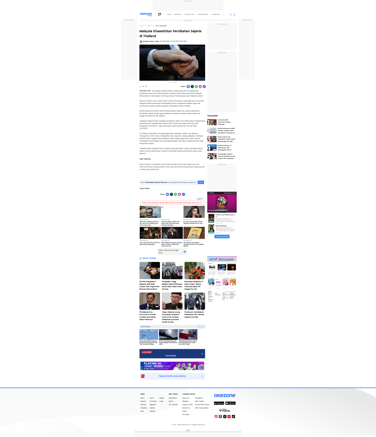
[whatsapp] (196, 86)
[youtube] (229, 416)
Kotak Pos (186, 408)
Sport (152, 398)
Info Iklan (185, 414)
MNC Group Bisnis (201, 408)
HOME (141, 26)
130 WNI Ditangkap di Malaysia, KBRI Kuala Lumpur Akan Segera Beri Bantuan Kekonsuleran (149, 285)
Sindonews (173, 398)
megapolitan (189, 14)
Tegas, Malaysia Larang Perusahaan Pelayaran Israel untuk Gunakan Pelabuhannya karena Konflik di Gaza (171, 317)
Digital (161, 398)
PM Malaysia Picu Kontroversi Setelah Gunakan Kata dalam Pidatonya (147, 315)
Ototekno (153, 401)
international (203, 14)
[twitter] (224, 416)
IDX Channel (173, 404)
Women (143, 404)
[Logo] (159, 14)
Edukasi (152, 411)
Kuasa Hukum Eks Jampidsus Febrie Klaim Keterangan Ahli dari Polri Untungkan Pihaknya (226, 139)
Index (161, 401)
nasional (177, 14)
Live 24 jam (170, 356)
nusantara (216, 14)
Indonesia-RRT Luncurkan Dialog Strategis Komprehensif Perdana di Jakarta (226, 122)
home (169, 14)
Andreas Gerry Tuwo (151, 41)
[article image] (212, 122)
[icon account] (141, 41)
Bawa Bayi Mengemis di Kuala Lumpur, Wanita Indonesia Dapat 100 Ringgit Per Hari (193, 285)
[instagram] (216, 416)
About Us (185, 398)
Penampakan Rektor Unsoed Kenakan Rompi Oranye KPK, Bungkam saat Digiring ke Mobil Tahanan (226, 156)
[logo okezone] (224, 395)
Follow (201, 182)
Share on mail (200, 86)
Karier (184, 411)
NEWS (149, 26)
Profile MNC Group (202, 404)
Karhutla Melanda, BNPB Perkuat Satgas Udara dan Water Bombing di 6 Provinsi (226, 131)
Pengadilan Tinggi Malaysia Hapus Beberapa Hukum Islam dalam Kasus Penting (172, 285)
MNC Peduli (199, 401)
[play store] (219, 403)
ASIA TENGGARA (161, 26)
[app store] (230, 403)
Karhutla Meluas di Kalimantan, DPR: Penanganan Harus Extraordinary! (224, 148)
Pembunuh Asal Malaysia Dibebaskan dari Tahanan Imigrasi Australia (194, 314)
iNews (171, 401)
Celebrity (143, 408)
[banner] (172, 366)
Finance (143, 401)
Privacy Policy (187, 404)
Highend (153, 404)
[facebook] (220, 416)
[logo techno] (145, 14)
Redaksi (185, 401)
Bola (142, 411)
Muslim (152, 408)
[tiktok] (233, 416)
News (142, 398)
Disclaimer (199, 398)
